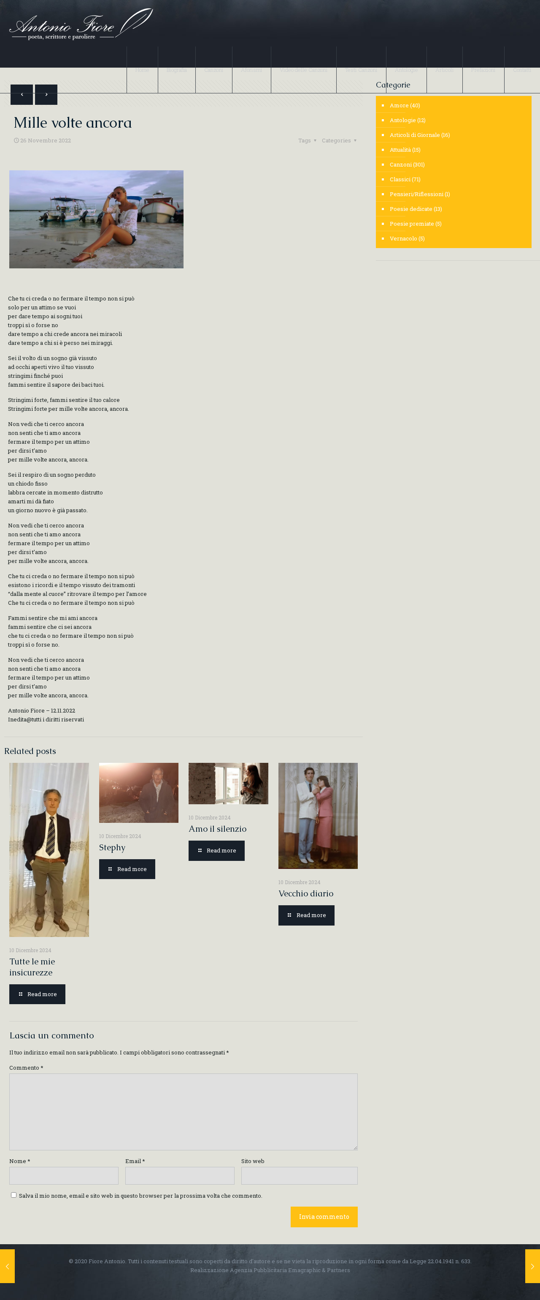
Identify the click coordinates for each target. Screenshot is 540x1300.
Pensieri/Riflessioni (416, 194)
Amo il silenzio (217, 828)
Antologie (403, 120)
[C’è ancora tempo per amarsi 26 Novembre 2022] (7, 1266)
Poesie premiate (412, 223)
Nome (19, 1161)
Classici (400, 179)
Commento (26, 1067)
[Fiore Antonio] (80, 23)
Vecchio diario (305, 893)
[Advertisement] (454, 332)
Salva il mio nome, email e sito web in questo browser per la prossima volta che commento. (140, 1195)
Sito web (253, 1161)
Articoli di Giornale (415, 135)
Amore (399, 105)
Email (135, 1161)
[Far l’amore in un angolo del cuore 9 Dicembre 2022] (532, 1266)
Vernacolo (403, 238)
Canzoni (401, 164)
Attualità (400, 149)
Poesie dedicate (411, 209)
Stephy (112, 847)
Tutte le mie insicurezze (32, 967)
